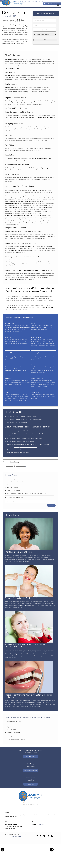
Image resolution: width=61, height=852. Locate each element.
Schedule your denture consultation (34, 300)
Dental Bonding (14, 462)
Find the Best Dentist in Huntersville (16, 739)
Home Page (36, 419)
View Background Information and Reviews (25, 447)
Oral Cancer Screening (12, 487)
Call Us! (53, 3)
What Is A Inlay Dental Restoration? (21, 598)
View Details (19, 450)
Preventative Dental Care (13, 490)
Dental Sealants (11, 485)
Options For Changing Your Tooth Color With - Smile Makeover (28, 696)
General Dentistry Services (13, 721)
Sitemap (19, 836)
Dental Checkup (11, 479)
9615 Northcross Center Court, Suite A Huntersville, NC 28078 (27, 1)
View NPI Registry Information (41, 444)
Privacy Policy (14, 836)
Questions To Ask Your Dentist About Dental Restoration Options (25, 645)
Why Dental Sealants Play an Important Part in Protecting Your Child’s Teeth (26, 493)
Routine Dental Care (12, 730)
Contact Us (30, 784)
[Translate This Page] (52, 849)
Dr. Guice (12, 43)
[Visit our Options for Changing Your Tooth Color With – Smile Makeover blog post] (29, 693)
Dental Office (10, 737)
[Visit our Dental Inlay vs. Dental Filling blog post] (29, 550)
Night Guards (10, 727)
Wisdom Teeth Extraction (13, 732)
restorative (17, 34)
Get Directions (30, 756)
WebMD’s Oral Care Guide (17, 422)
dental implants (46, 101)
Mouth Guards (10, 724)
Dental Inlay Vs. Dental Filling (18, 552)
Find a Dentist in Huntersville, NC (15, 497)
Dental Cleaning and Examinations (16, 482)
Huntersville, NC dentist (22, 32)
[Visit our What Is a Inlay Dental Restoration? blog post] (29, 596)
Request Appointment (30, 770)
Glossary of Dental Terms (31, 416)
